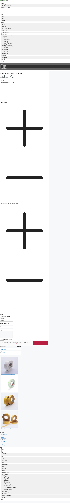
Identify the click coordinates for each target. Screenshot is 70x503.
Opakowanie (2, 21)
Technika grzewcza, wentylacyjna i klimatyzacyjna (10, 487)
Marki (2, 14)
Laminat (4, 29)
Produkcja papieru (6, 42)
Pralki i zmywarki (6, 47)
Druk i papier (4, 40)
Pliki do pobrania (3, 441)
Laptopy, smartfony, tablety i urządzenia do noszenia (10, 484)
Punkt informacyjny (3, 55)
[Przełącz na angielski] (2, 449)
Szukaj (9, 7)
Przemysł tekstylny (5, 493)
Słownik (4, 58)
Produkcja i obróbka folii (7, 482)
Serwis (2, 471)
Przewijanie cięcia (5, 467)
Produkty (2, 452)
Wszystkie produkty (5, 4)
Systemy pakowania (3, 349)
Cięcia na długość (5, 30)
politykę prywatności (5, 338)
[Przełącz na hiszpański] (2, 451)
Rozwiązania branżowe (4, 33)
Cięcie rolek (4, 26)
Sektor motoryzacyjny (5, 474)
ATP (3, 462)
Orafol (3, 18)
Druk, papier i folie (6, 480)
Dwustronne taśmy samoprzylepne (7, 5)
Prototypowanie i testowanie (6, 32)
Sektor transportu (5, 491)
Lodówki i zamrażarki (6, 486)
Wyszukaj (19, 346)
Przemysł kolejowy (6, 52)
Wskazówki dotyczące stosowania (7, 56)
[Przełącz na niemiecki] (4, 65)
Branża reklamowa (5, 54)
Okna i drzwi (5, 37)
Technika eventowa (6, 478)
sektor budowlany (5, 36)
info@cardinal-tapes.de (4, 434)
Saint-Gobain (4, 457)
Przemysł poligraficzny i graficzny (8, 43)
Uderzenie (4, 24)
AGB (2, 444)
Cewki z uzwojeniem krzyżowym (7, 28)
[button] (24, 152)
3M (3, 16)
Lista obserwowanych (4, 498)
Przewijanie (4, 27)
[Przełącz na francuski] (4, 66)
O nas (2, 60)
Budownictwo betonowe (7, 39)
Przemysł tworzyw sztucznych (6, 53)
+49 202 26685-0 (3, 352)
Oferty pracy (2, 61)
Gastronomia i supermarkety (7, 488)
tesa (3, 458)
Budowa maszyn (6, 51)
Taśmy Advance (5, 460)
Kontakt (2, 500)
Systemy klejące (6, 41)
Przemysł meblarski (6, 38)
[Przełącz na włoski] (4, 67)
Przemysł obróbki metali (5, 49)
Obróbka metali (6, 50)
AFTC (3, 461)
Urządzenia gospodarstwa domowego (7, 45)
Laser (3, 25)
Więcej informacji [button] (16, 343)
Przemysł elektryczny (5, 44)
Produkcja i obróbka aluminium (8, 489)
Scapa (3, 459)
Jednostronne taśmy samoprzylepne (5, 348)
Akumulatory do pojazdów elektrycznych (9, 35)
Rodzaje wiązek (5, 57)
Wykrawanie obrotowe (5, 23)
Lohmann (4, 20)
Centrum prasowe (3, 59)
